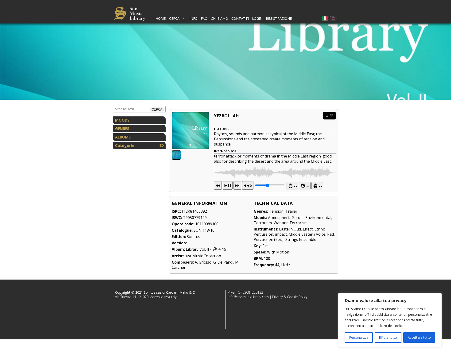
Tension (276, 211)
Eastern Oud (290, 229)
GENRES (122, 128)
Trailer (291, 211)
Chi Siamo (219, 18)
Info (194, 18)
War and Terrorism (290, 222)
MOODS (122, 120)
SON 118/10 (204, 230)
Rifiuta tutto (388, 337)
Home (161, 18)
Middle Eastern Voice (307, 234)
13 (227, 185)
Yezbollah (226, 116)
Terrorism (263, 222)
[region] (390, 320)
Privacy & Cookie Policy (289, 297)
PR (247, 185)
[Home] (130, 14)
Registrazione (279, 18)
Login (257, 18)
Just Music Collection (203, 255)
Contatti (240, 18)
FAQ (204, 18)
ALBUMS (123, 137)
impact (281, 234)
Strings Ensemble (300, 239)
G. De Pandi (223, 262)
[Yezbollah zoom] (190, 130)
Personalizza (358, 337)
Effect (308, 229)
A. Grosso (203, 262)
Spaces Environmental (311, 217)
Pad (330, 234)
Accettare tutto (419, 337)
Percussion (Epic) (269, 239)
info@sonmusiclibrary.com (248, 297)
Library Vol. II (197, 249)
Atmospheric (279, 217)
